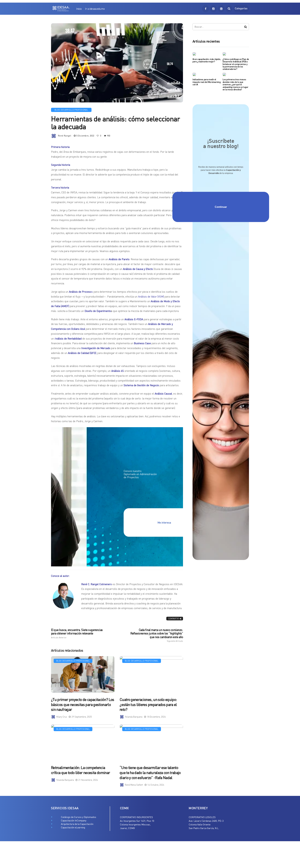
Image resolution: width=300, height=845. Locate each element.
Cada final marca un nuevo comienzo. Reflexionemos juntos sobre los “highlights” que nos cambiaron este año (156, 635)
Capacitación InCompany (73, 820)
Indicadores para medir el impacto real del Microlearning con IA (206, 82)
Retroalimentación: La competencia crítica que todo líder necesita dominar (80, 770)
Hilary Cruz (61, 716)
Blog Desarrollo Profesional (71, 110)
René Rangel (64, 135)
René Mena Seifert (134, 784)
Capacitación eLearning (73, 827)
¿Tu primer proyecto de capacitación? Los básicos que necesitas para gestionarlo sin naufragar (82, 704)
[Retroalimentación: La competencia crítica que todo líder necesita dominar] (82, 742)
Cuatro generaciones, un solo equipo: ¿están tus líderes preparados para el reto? (148, 704)
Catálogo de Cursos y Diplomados (78, 816)
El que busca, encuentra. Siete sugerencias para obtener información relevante (77, 633)
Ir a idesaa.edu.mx (95, 8)
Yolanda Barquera (133, 716)
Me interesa (164, 522)
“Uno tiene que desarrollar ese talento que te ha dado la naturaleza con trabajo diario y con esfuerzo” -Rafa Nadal (150, 772)
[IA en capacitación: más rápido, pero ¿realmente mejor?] (194, 53)
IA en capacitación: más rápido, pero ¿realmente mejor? (207, 60)
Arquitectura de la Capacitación (77, 823)
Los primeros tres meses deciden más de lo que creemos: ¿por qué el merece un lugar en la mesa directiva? (235, 84)
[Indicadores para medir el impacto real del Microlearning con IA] (194, 74)
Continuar (221, 206)
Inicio (79, 8)
